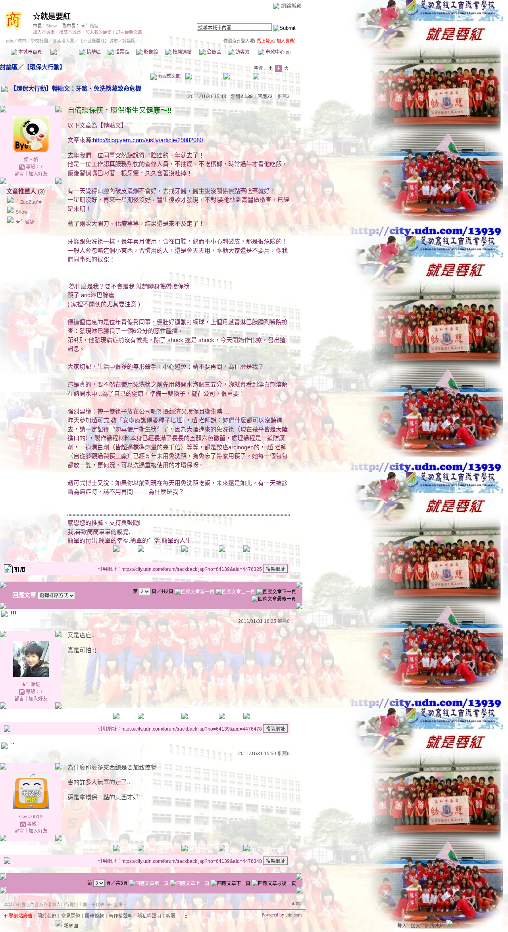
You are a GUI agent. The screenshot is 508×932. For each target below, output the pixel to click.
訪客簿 (242, 52)
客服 (170, 916)
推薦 (283, 96)
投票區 (121, 52)
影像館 (150, 52)
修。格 (31, 159)
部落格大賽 (63, 41)
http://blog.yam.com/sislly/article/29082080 (148, 140)
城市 (21, 41)
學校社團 (39, 41)
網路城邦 (291, 6)
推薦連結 (181, 52)
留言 (19, 174)
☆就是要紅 (52, 16)
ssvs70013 (30, 817)
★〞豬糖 (89, 25)
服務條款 (94, 916)
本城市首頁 (29, 52)
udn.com (293, 915)
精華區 (93, 52)
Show (51, 25)
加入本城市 (44, 32)
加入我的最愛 (98, 32)
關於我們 (46, 916)
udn (9, 41)
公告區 (213, 52)
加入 (415, 926)
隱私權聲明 (149, 916)
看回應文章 (168, 76)
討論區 (64, 52)
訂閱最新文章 (129, 32)
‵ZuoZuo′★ (28, 202)
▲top (296, 903)
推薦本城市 (70, 32)
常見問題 (70, 916)
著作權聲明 (121, 916)
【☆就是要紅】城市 (98, 41)
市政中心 (277, 52)
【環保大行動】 (44, 67)
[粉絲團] (59, 923)
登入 (402, 926)
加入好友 (38, 174)
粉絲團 (71, 926)
